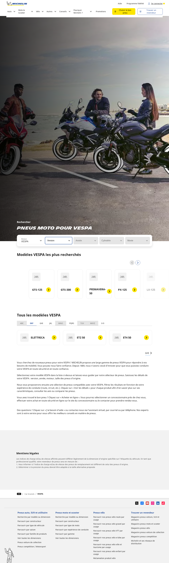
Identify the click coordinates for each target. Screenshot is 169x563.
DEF (31, 323)
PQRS (71, 323)
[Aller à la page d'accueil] (16, 3)
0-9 (102, 323)
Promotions (101, 11)
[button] (40, 240)
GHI (41, 323)
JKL (50, 323)
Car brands (29, 494)
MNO (60, 323)
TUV (82, 323)
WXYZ (92, 323)
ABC (22, 323)
